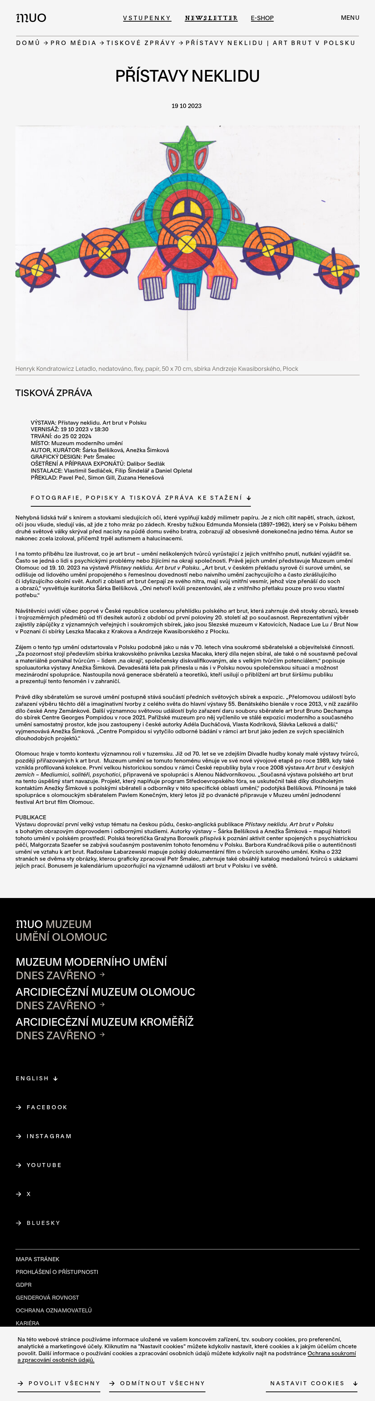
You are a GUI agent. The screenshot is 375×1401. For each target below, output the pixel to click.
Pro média (74, 42)
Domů (28, 42)
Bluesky (44, 1222)
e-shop (262, 17)
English (32, 1078)
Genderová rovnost (47, 1297)
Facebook (47, 1107)
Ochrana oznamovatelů (54, 1310)
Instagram (50, 1136)
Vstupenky (147, 17)
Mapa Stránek (37, 1259)
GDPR (23, 1284)
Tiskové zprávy (141, 42)
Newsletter (211, 17)
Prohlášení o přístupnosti (57, 1271)
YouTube (44, 1165)
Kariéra (28, 1323)
